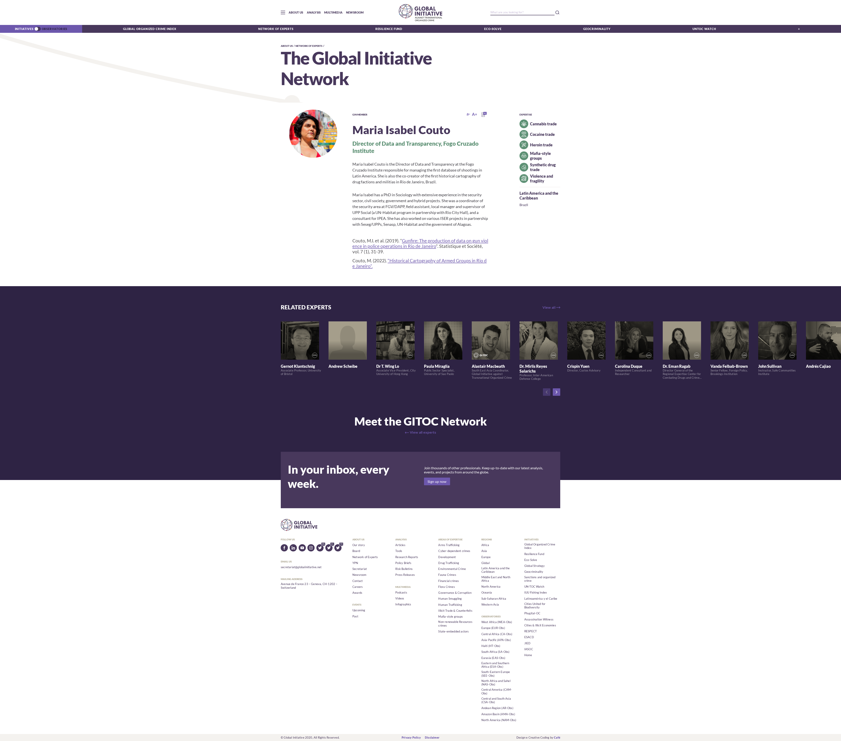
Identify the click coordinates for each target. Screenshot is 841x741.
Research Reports (406, 557)
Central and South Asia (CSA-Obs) (496, 700)
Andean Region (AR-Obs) (497, 708)
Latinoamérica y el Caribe (540, 598)
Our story (358, 545)
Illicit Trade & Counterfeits (455, 610)
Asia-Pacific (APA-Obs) (496, 640)
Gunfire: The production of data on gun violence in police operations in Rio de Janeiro (420, 243)
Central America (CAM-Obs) (496, 691)
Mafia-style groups (450, 616)
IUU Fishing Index (535, 592)
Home (528, 655)
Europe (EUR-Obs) (493, 628)
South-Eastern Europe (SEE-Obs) (495, 673)
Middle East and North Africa (496, 578)
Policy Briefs (403, 563)
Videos (399, 598)
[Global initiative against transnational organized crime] (420, 12)
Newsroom (355, 12)
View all (548, 307)
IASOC (528, 649)
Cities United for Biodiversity (534, 605)
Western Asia (490, 604)
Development (447, 557)
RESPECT (530, 631)
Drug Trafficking (448, 563)
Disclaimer (432, 737)
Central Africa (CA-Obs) (496, 634)
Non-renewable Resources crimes (455, 623)
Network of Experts (275, 29)
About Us (287, 45)
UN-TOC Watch (534, 586)
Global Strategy (534, 566)
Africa (485, 545)
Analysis (314, 12)
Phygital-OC (532, 613)
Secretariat (359, 569)
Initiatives (24, 29)
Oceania (486, 592)
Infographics (403, 604)
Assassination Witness (538, 619)
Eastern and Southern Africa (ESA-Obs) (495, 664)
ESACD (529, 637)
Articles (400, 545)
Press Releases (405, 574)
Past (355, 616)
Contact (357, 581)
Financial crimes (448, 581)
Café (557, 737)
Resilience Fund (389, 29)
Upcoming (358, 610)
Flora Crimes (446, 587)
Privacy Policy (411, 737)
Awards (357, 592)
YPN (355, 563)
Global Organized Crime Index (149, 29)
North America (491, 586)
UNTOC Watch (704, 29)
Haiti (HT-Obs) (490, 646)
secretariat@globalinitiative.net (301, 567)
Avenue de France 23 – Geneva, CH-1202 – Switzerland (309, 585)
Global (485, 563)
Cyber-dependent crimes (454, 551)
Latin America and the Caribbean (495, 569)
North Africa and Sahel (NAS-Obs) (496, 682)
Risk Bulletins (404, 569)
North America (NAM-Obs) (498, 720)
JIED (527, 643)
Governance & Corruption (455, 592)
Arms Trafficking (448, 545)
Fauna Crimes (447, 574)
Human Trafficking (450, 604)
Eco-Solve (493, 29)
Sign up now (437, 481)
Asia (484, 551)
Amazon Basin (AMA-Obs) (498, 714)
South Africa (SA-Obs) (495, 651)
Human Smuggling (450, 598)
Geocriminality (597, 29)
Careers (357, 587)
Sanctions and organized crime (540, 578)
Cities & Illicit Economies (540, 625)
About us (296, 12)
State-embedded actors (453, 631)
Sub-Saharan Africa (493, 598)
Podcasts (401, 592)
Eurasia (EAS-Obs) (493, 658)
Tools (398, 551)
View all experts (423, 432)
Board (356, 551)
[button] (283, 12)
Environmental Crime (452, 569)
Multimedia (333, 12)
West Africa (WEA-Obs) (496, 622)
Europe (486, 557)
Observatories (54, 29)
